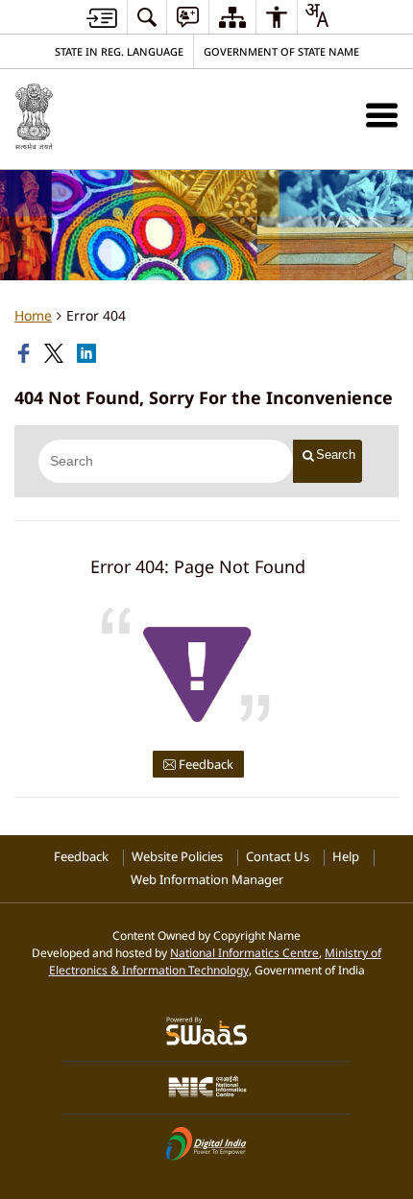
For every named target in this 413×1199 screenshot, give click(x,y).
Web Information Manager (207, 880)
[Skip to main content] (102, 18)
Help (345, 857)
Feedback (204, 764)
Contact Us (277, 857)
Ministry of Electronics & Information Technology (215, 961)
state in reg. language (119, 51)
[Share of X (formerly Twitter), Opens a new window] (55, 353)
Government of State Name (281, 51)
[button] (382, 115)
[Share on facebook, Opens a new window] (25, 353)
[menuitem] (147, 17)
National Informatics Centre (244, 952)
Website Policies (177, 857)
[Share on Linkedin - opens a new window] (88, 353)
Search (335, 454)
